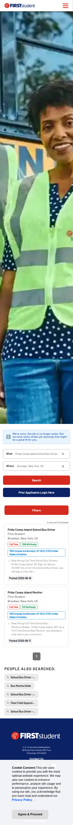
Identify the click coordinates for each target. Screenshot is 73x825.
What (9, 453)
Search (36, 480)
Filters (36, 510)
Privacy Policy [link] (22, 799)
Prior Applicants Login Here (36, 492)
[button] (31, 529)
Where (10, 466)
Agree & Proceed (30, 814)
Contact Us (37, 758)
